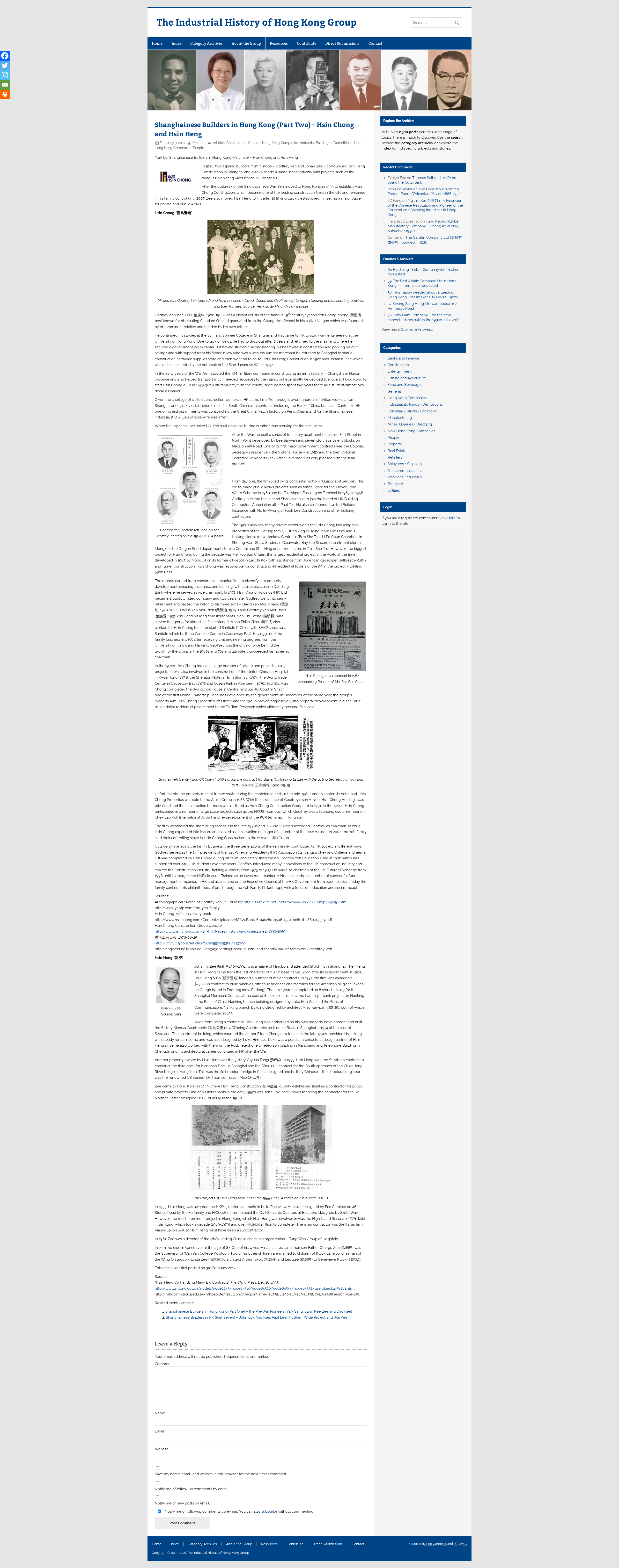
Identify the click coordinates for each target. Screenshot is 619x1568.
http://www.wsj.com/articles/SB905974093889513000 (200, 943)
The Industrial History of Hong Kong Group (256, 22)
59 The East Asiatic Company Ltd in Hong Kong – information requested (422, 283)
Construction (236, 143)
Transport (395, 484)
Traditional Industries (405, 477)
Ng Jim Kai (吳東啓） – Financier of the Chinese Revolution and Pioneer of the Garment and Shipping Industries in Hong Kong (425, 207)
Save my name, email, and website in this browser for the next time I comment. (221, 1474)
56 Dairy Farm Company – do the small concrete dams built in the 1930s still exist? (423, 317)
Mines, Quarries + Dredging (410, 424)
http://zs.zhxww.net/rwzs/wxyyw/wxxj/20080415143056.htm (295, 902)
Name (161, 1413)
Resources (279, 43)
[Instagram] (5, 75)
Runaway (460, 1544)
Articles (219, 143)
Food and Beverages (405, 384)
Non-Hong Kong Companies (411, 431)
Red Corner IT (436, 1544)
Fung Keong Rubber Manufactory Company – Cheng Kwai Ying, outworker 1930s (424, 226)
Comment (164, 1364)
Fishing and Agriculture (407, 378)
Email (160, 1431)
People (198, 148)
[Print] (5, 94)
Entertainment (400, 371)
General (254, 143)
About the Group (246, 43)
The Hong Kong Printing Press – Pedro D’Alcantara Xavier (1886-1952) (424, 191)
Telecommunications (405, 470)
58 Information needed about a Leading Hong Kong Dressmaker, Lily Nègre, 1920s (423, 294)
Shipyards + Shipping (405, 464)
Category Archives (206, 43)
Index (176, 43)
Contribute (306, 43)
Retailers (395, 457)
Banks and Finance (403, 358)
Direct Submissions (342, 43)
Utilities (394, 490)
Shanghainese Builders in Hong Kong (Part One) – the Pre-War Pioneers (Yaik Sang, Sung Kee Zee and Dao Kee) (258, 1311)
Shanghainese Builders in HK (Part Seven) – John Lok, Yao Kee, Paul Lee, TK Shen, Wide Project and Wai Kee (256, 1317)
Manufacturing (400, 418)
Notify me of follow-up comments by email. (191, 1489)
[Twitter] (5, 65)
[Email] (5, 85)
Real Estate (397, 451)
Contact (375, 43)
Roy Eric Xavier (400, 189)
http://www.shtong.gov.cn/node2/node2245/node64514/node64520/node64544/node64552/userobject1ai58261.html (254, 1288)
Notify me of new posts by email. (182, 1503)
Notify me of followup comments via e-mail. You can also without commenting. (239, 1511)
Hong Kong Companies (280, 143)
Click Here (447, 518)
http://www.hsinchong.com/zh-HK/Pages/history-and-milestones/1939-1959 (220, 931)
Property (395, 444)
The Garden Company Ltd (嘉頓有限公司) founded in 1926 (425, 240)
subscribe (269, 1511)
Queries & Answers (398, 259)
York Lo (198, 143)
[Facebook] (5, 56)
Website (162, 1449)
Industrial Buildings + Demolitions (326, 143)
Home (157, 43)
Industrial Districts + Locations (412, 411)
